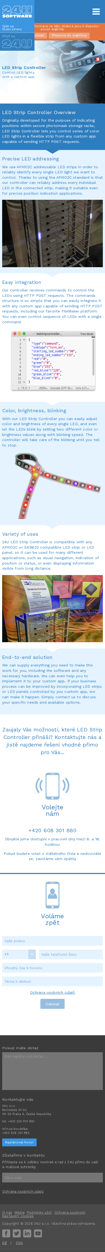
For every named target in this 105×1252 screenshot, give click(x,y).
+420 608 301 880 (53, 830)
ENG (19, 1243)
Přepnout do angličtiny (69, 35)
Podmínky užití (39, 1212)
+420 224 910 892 (21, 1121)
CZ (4, 1243)
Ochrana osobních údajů (52, 992)
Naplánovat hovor (19, 1142)
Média (19, 1212)
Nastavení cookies (18, 1216)
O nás (7, 1212)
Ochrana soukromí (69, 1212)
